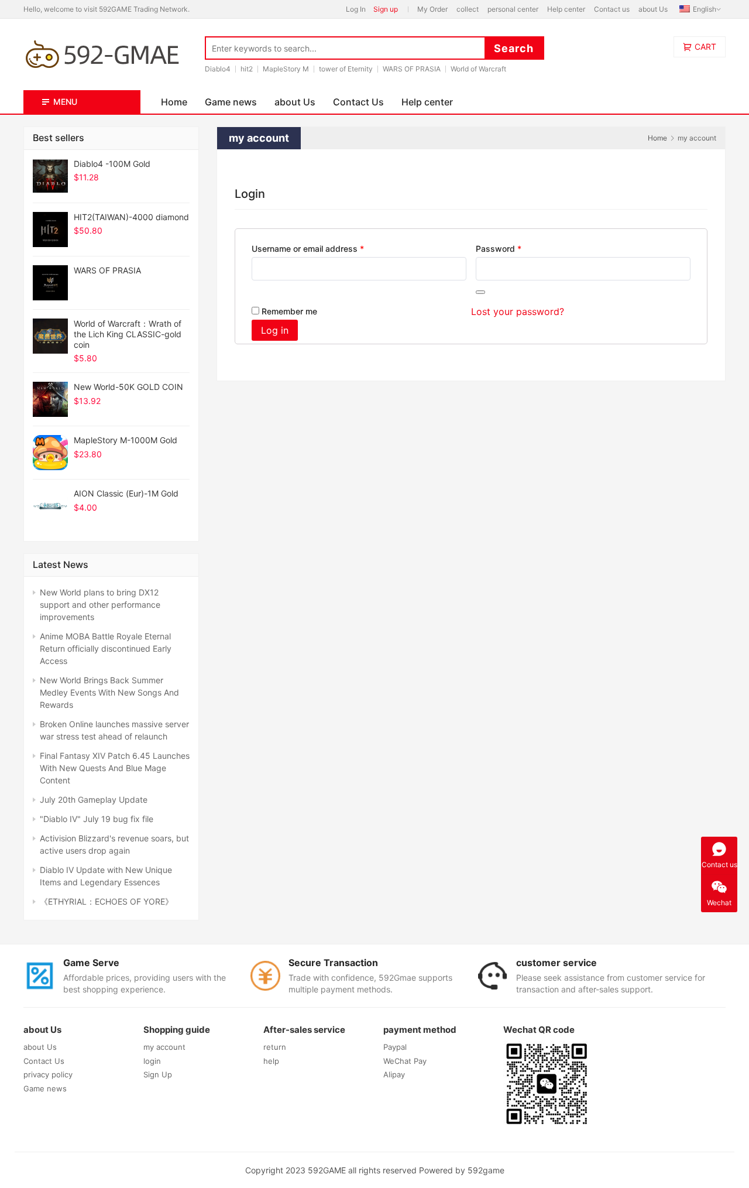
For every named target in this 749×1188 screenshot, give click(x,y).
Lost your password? (517, 311)
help (271, 1061)
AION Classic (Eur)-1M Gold (126, 493)
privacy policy (48, 1074)
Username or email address (325, 248)
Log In (356, 9)
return (274, 1047)
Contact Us (358, 102)
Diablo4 (218, 68)
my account (164, 1047)
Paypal (395, 1047)
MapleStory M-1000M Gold (125, 440)
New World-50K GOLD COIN (128, 387)
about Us (653, 9)
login (152, 1061)
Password (515, 248)
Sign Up (157, 1074)
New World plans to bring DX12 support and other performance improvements (100, 604)
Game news (231, 102)
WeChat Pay (405, 1061)
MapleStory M (286, 68)
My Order (432, 9)
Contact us (612, 9)
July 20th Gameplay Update (93, 799)
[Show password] (480, 292)
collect (467, 9)
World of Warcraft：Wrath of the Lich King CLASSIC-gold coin (127, 334)
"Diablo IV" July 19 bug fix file (96, 819)
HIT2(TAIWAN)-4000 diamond (131, 217)
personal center (512, 9)
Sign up (385, 9)
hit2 (246, 68)
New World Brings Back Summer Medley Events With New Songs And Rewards (109, 692)
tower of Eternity (346, 68)
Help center (566, 9)
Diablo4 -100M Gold (112, 164)
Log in (274, 330)
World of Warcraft (478, 68)
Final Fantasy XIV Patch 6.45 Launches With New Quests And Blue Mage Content (115, 768)
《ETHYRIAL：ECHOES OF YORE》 (106, 901)
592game (486, 1170)
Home (174, 102)
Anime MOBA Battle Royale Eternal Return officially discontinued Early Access (105, 648)
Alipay (394, 1074)
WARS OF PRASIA (412, 68)
